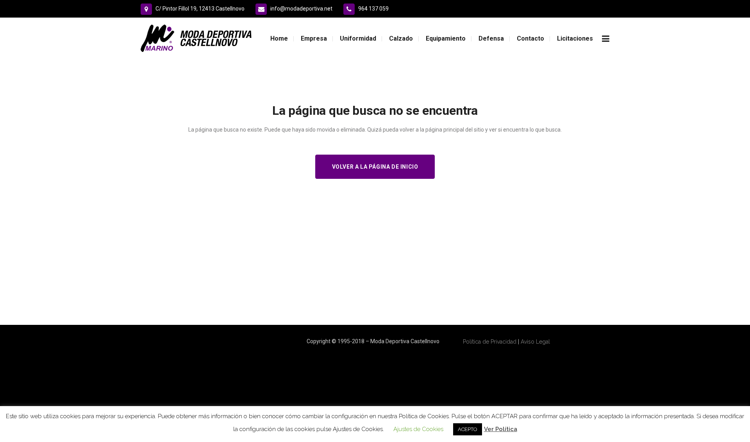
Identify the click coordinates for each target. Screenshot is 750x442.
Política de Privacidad (489, 342)
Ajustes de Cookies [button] (418, 429)
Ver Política (500, 429)
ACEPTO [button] (467, 429)
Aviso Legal (535, 342)
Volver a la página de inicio (375, 167)
